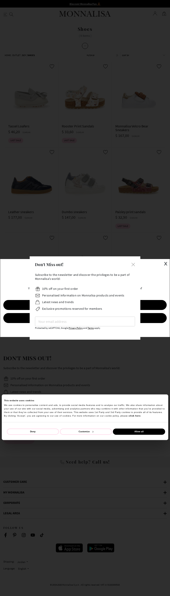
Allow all (139, 431)
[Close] (133, 264)
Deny (33, 431)
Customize (84, 431)
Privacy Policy (76, 328)
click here (135, 416)
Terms (91, 328)
